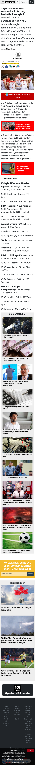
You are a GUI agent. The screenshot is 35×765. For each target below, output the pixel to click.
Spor (4, 61)
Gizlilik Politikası (28, 729)
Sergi (17, 719)
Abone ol (24, 2)
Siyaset (6, 708)
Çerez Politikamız (28, 716)
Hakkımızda (28, 738)
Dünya (6, 712)
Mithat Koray (11, 49)
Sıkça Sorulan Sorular (28, 734)
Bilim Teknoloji (6, 722)
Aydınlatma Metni (28, 707)
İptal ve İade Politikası (28, 720)
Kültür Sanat (17, 707)
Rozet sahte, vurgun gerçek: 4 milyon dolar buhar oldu (16, 336)
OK (30, 750)
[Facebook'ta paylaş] (6, 67)
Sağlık (6, 717)
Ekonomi (6, 710)
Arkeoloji (17, 710)
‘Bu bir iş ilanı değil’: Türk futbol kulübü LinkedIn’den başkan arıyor (17, 551)
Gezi (6, 725)
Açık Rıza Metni (28, 724)
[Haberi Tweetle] (2, 67)
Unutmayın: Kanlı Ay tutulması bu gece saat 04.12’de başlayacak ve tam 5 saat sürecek (17, 527)
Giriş (31, 2)
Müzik (17, 712)
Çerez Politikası (7, 762)
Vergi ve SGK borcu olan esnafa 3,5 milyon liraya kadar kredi (15, 359)
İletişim (28, 742)
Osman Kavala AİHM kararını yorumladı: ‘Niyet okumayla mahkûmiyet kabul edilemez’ (17, 431)
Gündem (6, 706)
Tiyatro (17, 717)
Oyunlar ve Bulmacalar (17, 693)
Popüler (6, 719)
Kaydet (30, 573)
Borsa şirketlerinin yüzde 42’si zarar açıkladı (16, 407)
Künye (28, 740)
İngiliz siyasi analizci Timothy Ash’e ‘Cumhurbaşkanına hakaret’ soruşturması (15, 383)
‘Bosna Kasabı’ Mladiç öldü (17, 477)
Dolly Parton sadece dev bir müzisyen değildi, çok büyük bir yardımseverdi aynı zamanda (17, 502)
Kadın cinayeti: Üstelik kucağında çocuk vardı (17, 455)
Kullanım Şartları (28, 711)
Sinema (17, 715)
